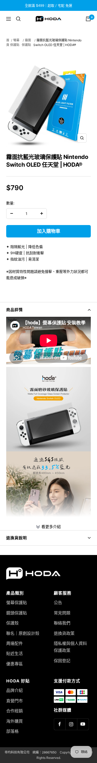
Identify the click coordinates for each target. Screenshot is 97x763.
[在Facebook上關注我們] (59, 724)
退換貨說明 (16, 537)
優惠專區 (14, 663)
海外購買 (14, 721)
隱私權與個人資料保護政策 (70, 647)
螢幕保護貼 (16, 602)
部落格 (12, 731)
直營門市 (14, 700)
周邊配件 (14, 643)
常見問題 (62, 612)
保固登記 (62, 660)
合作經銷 (14, 710)
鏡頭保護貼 (16, 612)
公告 (58, 602)
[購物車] (88, 19)
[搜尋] (18, 19)
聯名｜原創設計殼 (22, 633)
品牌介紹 (14, 690)
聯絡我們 (62, 623)
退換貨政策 (64, 633)
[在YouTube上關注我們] (83, 724)
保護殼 (12, 623)
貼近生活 (14, 653)
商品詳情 (14, 309)
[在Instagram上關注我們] (71, 724)
